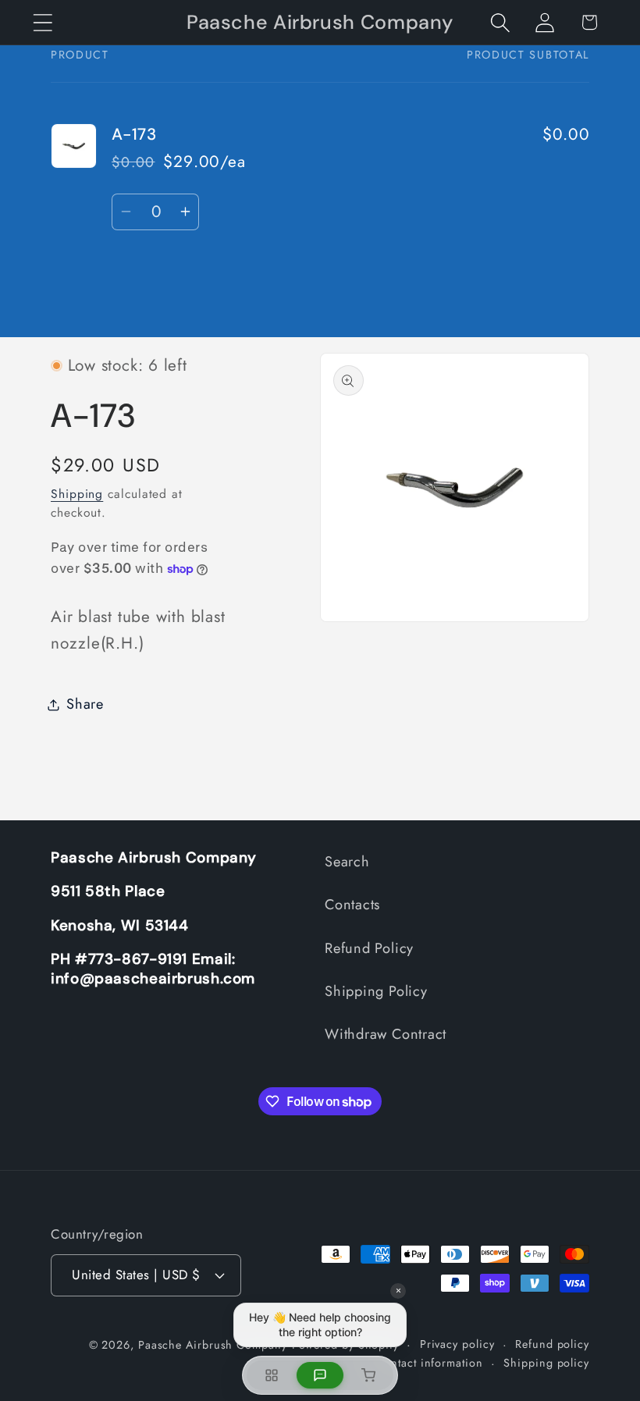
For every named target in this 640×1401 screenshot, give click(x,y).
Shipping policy (546, 1363)
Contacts (352, 904)
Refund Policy (369, 948)
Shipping (77, 494)
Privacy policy (457, 1344)
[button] (42, 22)
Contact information (428, 1363)
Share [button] (85, 704)
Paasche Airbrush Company (212, 1345)
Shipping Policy (376, 991)
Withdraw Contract (385, 1034)
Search (347, 862)
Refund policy (552, 1344)
